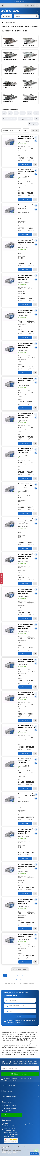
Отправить (20, 1016)
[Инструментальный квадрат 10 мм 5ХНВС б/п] (10, 245)
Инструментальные (25, 119)
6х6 (10, 113)
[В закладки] (35, 137)
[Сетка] (33, 130)
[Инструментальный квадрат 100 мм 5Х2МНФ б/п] (10, 834)
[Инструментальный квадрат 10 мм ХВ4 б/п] (10, 665)
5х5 (4, 113)
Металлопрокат (10, 22)
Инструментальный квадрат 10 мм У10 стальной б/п (25, 345)
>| (24, 979)
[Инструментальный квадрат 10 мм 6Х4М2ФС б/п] (10, 280)
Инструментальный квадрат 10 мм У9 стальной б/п (25, 556)
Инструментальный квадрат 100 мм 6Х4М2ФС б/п (25, 901)
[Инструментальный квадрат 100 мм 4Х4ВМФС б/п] (10, 764)
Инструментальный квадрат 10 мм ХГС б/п (26, 693)
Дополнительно (10, 1096)
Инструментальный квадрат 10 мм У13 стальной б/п (25, 451)
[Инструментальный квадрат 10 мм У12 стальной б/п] (10, 419)
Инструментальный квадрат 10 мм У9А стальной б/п (25, 591)
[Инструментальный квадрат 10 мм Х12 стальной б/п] (10, 630)
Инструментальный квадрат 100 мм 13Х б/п (26, 727)
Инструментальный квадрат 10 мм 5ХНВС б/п (26, 242)
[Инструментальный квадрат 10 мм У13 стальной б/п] (10, 454)
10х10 (22, 113)
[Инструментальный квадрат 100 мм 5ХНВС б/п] (10, 869)
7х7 (16, 113)
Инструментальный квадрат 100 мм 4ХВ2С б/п (26, 796)
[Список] (37, 130)
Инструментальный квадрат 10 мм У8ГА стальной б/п (25, 521)
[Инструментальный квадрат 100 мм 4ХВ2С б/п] (10, 799)
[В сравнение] (35, 140)
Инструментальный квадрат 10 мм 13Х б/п (26, 138)
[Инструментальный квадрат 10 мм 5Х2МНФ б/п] (10, 210)
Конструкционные (9, 119)
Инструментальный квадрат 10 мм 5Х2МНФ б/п (25, 207)
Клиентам (7, 1091)
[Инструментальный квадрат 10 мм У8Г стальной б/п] (10, 489)
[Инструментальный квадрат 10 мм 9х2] (10, 316)
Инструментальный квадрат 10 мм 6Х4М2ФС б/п (25, 277)
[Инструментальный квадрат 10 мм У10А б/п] (10, 384)
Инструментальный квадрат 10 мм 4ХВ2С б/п (26, 172)
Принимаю (34, 1153)
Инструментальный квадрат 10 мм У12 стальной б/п (25, 415)
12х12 (29, 113)
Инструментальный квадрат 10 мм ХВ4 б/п (26, 660)
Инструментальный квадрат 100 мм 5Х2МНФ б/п (25, 831)
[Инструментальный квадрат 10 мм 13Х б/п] (10, 142)
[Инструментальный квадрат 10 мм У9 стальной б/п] (10, 559)
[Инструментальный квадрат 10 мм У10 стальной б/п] (10, 349)
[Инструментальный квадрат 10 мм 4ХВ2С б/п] (10, 175)
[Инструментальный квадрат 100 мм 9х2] (10, 940)
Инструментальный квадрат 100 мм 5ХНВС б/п (26, 866)
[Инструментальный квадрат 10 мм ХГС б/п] (10, 698)
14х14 (36, 113)
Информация (9, 1085)
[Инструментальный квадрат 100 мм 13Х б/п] (10, 731)
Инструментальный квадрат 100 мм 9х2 (25, 935)
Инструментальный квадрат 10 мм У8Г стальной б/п (25, 486)
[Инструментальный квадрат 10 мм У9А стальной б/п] (10, 594)
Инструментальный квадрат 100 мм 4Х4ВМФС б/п (25, 761)
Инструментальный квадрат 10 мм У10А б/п (26, 380)
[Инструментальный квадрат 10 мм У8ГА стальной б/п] (10, 524)
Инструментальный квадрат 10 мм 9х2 (25, 311)
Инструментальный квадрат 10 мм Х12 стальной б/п (25, 626)
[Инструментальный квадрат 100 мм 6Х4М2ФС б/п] (10, 905)
